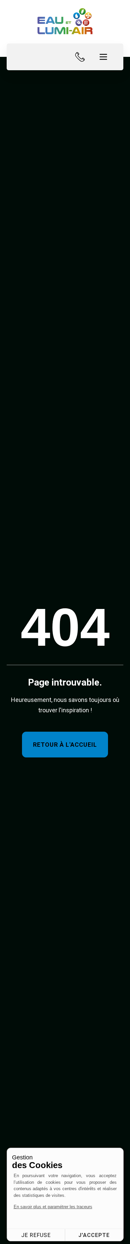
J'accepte (94, 1235)
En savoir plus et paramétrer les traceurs (53, 1206)
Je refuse (36, 1235)
